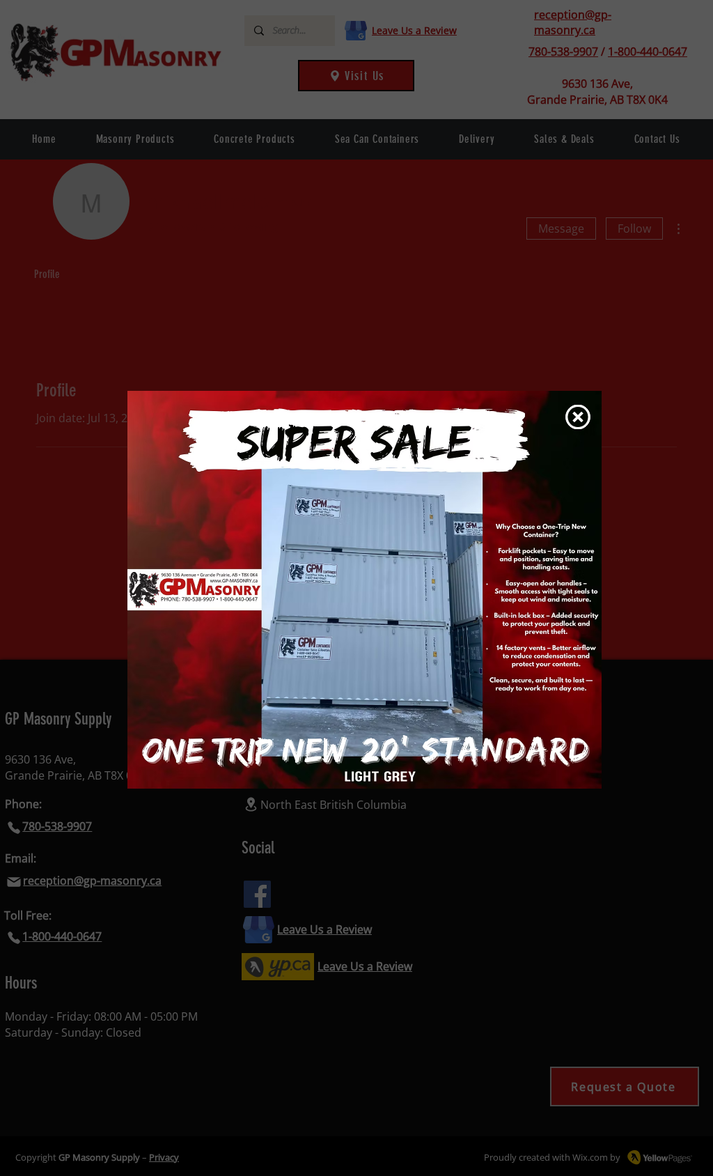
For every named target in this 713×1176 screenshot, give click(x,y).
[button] (578, 417)
